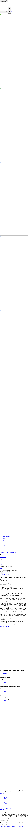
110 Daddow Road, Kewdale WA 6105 (8, 552)
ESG (4, 799)
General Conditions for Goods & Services (15, 826)
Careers (4, 798)
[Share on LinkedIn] (0, 573)
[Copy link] (2, 573)
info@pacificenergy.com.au (6, 561)
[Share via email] (3, 573)
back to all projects (4, 574)
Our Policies (5, 801)
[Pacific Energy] (6, 6)
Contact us (5, 803)
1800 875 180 (3, 557)
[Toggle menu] (9, 10)
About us (5, 797)
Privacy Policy (3, 826)
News (4, 802)
